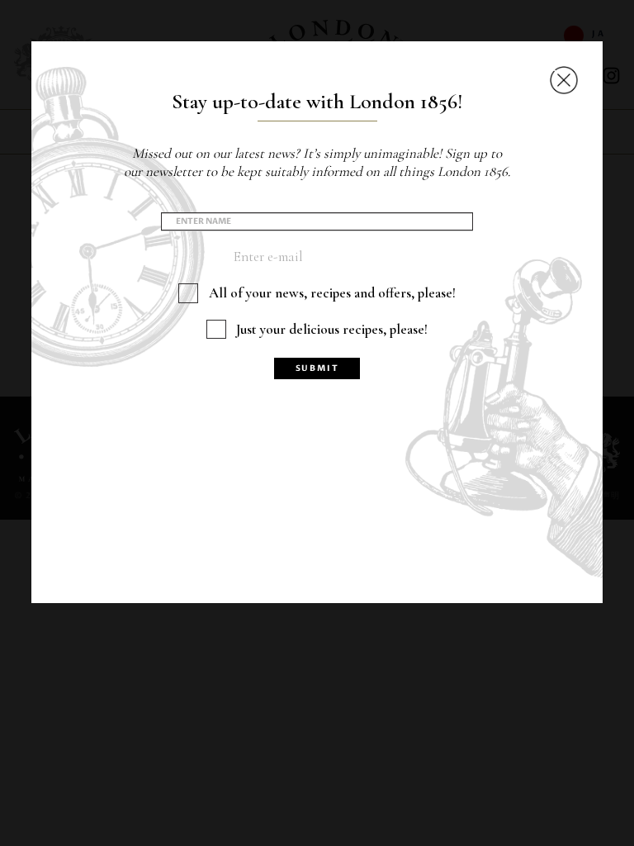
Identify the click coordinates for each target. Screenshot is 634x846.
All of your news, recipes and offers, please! (332, 293)
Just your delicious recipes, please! (332, 329)
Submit (317, 368)
